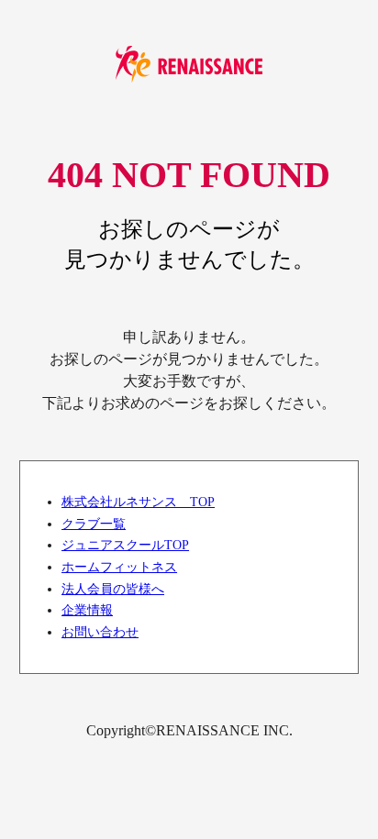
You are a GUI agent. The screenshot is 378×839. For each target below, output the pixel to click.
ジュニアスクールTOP (125, 544)
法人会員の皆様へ (112, 588)
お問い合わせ (100, 631)
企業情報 (87, 609)
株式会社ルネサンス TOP (138, 501)
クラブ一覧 (93, 523)
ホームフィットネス (119, 566)
